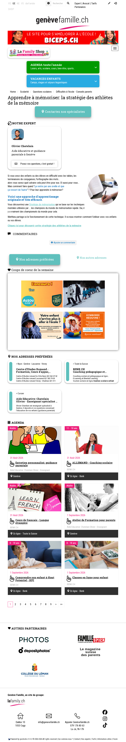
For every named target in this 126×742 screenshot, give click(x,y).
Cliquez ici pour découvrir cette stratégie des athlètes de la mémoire (44, 225)
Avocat (86, 3)
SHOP (11, 9)
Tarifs (94, 739)
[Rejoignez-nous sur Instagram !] (105, 718)
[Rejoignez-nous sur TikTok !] (105, 725)
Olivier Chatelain (22, 146)
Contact (77, 739)
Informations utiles (104, 739)
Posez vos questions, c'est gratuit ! (37, 163)
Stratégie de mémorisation (42, 204)
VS (22, 3)
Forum (115, 739)
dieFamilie (30, 3)
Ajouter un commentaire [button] (64, 242)
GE (14, 3)
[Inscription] (109, 3)
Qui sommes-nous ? (65, 739)
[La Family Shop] (29, 53)
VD (9, 3)
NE (18, 3)
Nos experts (85, 739)
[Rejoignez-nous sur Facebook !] (104, 712)
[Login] (115, 3)
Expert (78, 3)
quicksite (23, 739)
